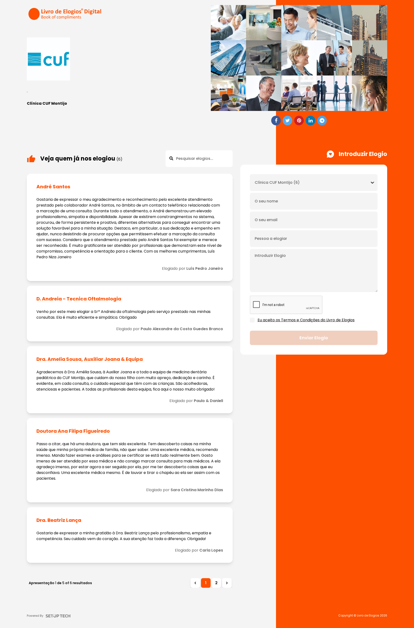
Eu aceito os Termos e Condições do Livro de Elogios (306, 320)
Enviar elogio (313, 338)
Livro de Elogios (368, 615)
